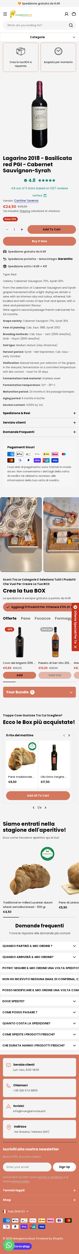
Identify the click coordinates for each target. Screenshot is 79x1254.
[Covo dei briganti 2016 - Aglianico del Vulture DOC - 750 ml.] (19, 642)
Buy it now (39, 241)
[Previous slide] (64, 735)
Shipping (25, 211)
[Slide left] (33, 807)
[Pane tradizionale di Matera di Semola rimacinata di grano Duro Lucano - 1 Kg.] (22, 756)
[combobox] (39, 25)
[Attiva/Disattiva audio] (33, 503)
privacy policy (21, 1181)
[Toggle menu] (5, 14)
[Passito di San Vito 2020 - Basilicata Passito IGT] (55, 642)
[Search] (71, 25)
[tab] (10, 618)
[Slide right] (45, 807)
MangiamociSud (24, 1238)
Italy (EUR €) (16, 1211)
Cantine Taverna (26, 201)
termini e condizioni (50, 1177)
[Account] (66, 14)
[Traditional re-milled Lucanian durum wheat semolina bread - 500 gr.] (30, 871)
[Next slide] (69, 735)
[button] (75, 627)
